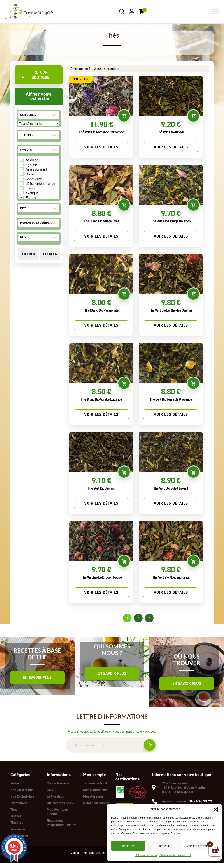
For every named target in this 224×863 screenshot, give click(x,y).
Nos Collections (21, 789)
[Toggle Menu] (215, 11)
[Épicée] (22, 188)
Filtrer (28, 254)
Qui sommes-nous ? (61, 803)
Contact (75, 853)
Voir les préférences (200, 846)
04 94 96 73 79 (200, 801)
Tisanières (18, 829)
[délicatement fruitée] (22, 183)
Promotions (18, 803)
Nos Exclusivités (22, 796)
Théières (16, 822)
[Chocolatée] (22, 178)
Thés (13, 809)
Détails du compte (96, 803)
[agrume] (22, 164)
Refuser (164, 846)
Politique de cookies (146, 855)
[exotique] (22, 192)
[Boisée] (22, 174)
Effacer (50, 254)
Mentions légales (94, 853)
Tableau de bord (95, 783)
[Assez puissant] (22, 169)
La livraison (55, 796)
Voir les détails (101, 147)
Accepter (128, 846)
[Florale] (22, 197)
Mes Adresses (93, 796)
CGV (50, 789)
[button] (215, 809)
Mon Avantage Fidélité (57, 811)
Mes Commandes (95, 789)
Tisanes (15, 816)
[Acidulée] (22, 160)
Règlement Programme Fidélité (61, 822)
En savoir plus (37, 677)
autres (15, 783)
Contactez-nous (58, 783)
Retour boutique (35, 75)
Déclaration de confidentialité (175, 855)
